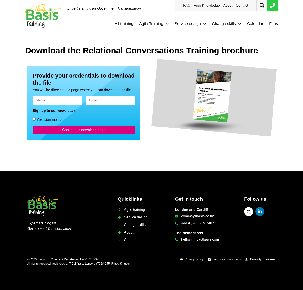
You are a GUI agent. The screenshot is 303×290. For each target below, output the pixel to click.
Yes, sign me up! (50, 119)
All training (124, 23)
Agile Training (151, 23)
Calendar (255, 23)
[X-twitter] (248, 211)
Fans (273, 23)
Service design (188, 23)
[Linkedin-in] (259, 211)
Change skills (224, 23)
